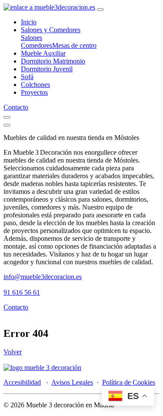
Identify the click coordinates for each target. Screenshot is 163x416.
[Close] (6, 125)
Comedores (36, 45)
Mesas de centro (74, 45)
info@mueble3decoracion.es (42, 276)
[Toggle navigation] (100, 9)
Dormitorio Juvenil (47, 69)
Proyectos (34, 92)
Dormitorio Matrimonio (53, 61)
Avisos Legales (72, 382)
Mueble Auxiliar (43, 53)
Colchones (35, 84)
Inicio (29, 22)
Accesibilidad (22, 382)
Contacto (15, 107)
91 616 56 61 (21, 292)
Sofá (27, 76)
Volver (12, 352)
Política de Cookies (128, 382)
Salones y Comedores (50, 29)
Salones (31, 37)
